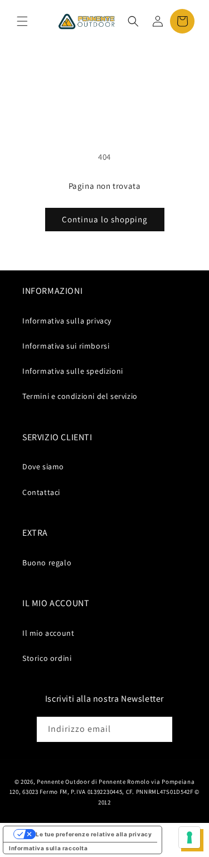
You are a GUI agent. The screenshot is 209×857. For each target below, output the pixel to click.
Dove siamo (43, 466)
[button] (22, 21)
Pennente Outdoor (63, 781)
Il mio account (48, 633)
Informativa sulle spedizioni (72, 371)
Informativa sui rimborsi (65, 346)
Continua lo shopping (105, 219)
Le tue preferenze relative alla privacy (94, 834)
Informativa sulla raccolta (48, 848)
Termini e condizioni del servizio (80, 396)
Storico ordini (46, 658)
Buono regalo (46, 563)
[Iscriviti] (160, 729)
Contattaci (41, 492)
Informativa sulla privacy (66, 321)
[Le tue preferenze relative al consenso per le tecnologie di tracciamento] (189, 837)
